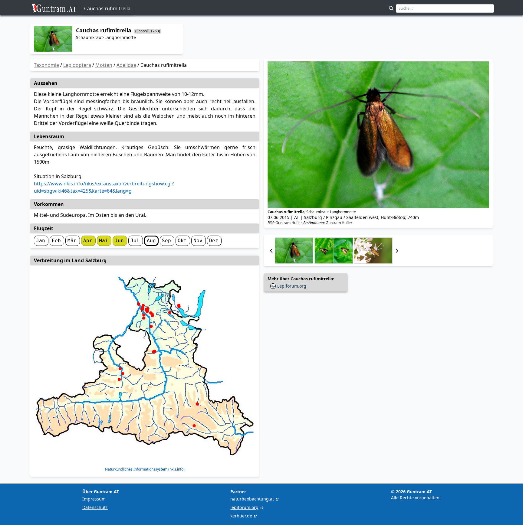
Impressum (94, 499)
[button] (271, 250)
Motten (103, 65)
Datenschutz (95, 507)
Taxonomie (46, 65)
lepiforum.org (244, 507)
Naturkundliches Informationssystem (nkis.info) (145, 469)
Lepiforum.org (291, 286)
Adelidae (126, 65)
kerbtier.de (241, 516)
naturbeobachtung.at (252, 499)
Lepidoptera (77, 65)
